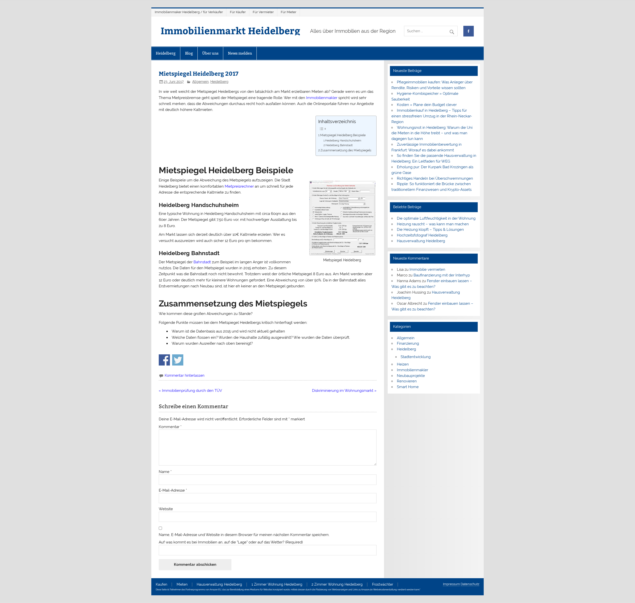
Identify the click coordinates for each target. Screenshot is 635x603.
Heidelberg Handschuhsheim (343, 140)
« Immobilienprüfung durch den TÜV (190, 390)
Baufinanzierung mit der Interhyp (441, 275)
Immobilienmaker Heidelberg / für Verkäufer (189, 12)
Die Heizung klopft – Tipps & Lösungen (430, 229)
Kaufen (161, 584)
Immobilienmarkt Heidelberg (230, 30)
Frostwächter (382, 584)
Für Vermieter (263, 12)
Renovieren (407, 381)
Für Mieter (288, 12)
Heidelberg (166, 53)
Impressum (451, 584)
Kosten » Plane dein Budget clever (427, 104)
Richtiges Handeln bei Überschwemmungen (435, 178)
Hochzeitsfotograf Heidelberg (422, 235)
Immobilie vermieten (427, 269)
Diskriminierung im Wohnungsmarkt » (344, 390)
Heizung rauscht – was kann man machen (433, 224)
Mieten (182, 584)
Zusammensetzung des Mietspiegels (345, 150)
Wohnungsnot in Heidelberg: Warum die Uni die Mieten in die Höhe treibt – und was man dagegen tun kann (431, 133)
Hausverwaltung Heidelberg (421, 241)
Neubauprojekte (411, 375)
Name (165, 472)
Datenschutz (470, 584)
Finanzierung (408, 343)
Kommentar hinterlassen (184, 375)
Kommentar (170, 427)
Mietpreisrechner (239, 186)
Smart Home (408, 387)
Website (166, 509)
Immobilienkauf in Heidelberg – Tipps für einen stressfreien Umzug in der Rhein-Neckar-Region (431, 116)
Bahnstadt (202, 262)
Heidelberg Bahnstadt (339, 145)
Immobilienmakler (321, 98)
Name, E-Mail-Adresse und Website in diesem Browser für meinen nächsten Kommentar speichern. (244, 535)
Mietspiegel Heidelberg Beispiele (342, 135)
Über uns (210, 53)
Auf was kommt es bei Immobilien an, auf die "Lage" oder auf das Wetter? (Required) (231, 542)
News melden (240, 53)
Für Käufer (238, 12)
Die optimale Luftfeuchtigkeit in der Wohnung (436, 218)
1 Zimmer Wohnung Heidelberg (277, 584)
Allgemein (200, 82)
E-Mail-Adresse (173, 490)
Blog (189, 53)
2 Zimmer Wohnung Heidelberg (337, 584)
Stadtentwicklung (416, 357)
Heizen (403, 364)
